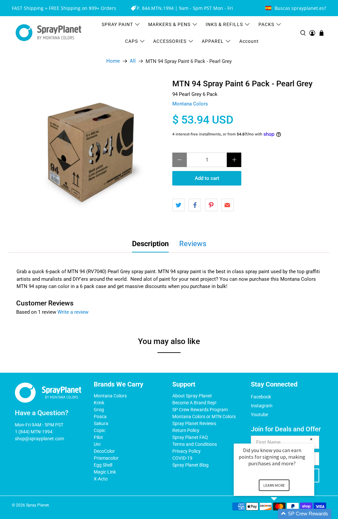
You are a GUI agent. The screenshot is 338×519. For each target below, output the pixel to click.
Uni (97, 444)
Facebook (261, 396)
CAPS (131, 41)
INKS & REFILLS (224, 24)
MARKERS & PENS (169, 24)
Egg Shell (103, 465)
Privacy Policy (186, 451)
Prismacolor (106, 458)
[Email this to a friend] (227, 205)
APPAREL (213, 41)
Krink (99, 402)
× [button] (311, 439)
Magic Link (105, 472)
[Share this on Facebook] (194, 205)
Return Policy (185, 430)
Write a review (72, 312)
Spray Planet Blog (190, 465)
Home (113, 61)
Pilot (98, 437)
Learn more (274, 485)
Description (150, 244)
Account (249, 41)
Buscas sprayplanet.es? (300, 8)
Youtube (259, 414)
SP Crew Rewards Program (200, 409)
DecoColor (104, 451)
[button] (281, 514)
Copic (99, 430)
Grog (99, 409)
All (133, 61)
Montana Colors (190, 104)
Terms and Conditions (194, 444)
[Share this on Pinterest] (211, 205)
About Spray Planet (192, 395)
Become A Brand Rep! (194, 402)
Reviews (192, 244)
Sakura (101, 423)
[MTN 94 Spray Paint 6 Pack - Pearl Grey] (92, 152)
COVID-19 (182, 458)
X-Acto (101, 478)
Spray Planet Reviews (194, 423)
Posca (100, 416)
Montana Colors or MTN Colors (204, 416)
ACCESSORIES (169, 41)
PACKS (266, 24)
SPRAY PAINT (117, 24)
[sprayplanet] (49, 32)
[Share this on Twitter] (178, 205)
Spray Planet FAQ (190, 437)
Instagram (261, 405)
